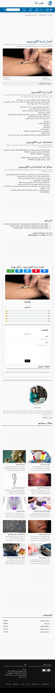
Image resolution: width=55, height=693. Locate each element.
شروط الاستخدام (45, 684)
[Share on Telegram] (19, 271)
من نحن (28, 684)
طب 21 (50, 15)
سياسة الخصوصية (35, 684)
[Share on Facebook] (44, 271)
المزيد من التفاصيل (47, 417)
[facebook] (48, 670)
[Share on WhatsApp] (10, 271)
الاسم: (46, 336)
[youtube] (44, 670)
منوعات (41, 9)
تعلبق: (46, 342)
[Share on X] (27, 271)
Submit (27, 361)
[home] (50, 9)
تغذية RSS (8, 684)
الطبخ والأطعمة (36, 9)
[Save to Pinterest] (36, 271)
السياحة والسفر (24, 9)
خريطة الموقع (16, 684)
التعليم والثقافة (30, 9)
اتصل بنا (22, 684)
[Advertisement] (27, 27)
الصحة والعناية (47, 9)
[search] (4, 9)
